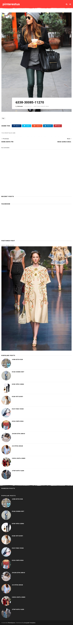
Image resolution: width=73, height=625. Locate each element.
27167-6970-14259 (18, 470)
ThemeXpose (11, 622)
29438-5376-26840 (18, 433)
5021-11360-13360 (18, 409)
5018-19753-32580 (18, 384)
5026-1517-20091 (17, 396)
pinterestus (11, 4)
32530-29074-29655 (18, 458)
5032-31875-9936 (17, 421)
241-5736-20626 (17, 446)
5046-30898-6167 (18, 372)
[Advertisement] (36, 185)
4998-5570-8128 (17, 359)
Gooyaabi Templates (29, 622)
